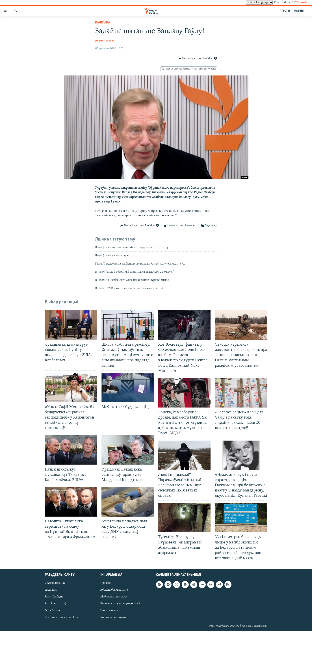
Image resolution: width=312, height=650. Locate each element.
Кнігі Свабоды (54, 596)
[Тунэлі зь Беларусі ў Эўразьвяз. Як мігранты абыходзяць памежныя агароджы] (184, 517)
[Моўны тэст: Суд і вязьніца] (127, 387)
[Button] (186, 58)
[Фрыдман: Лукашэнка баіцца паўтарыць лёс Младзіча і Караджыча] (127, 450)
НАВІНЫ (299, 10)
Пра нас (105, 583)
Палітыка (102, 22)
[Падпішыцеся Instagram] (210, 584)
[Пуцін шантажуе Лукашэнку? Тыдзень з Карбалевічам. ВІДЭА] (71, 450)
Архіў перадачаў (55, 603)
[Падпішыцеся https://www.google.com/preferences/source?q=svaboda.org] (159, 584)
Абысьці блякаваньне (114, 589)
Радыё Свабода (104, 41)
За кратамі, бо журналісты (62, 617)
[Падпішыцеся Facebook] (167, 584)
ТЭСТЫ (285, 10)
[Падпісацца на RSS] (227, 584)
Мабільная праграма (113, 596)
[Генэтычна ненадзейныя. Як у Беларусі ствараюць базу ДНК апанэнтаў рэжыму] (127, 502)
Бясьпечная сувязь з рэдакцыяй (120, 603)
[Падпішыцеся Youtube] (185, 584)
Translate (303, 2)
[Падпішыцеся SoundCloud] (202, 584)
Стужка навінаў (55, 583)
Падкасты (51, 589)
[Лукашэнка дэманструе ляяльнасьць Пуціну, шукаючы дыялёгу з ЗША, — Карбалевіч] (71, 325)
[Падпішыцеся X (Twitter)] (176, 584)
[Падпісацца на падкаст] (193, 584)
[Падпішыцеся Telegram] (219, 584)
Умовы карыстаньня (113, 617)
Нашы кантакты (110, 610)
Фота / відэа (52, 610)
